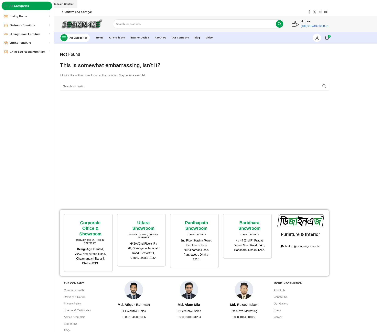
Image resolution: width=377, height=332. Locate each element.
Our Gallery (281, 303)
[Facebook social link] (309, 12)
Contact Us (280, 296)
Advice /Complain (74, 316)
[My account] (317, 38)
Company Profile (74, 290)
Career (278, 316)
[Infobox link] (88, 243)
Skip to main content (60, 4)
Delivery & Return (75, 296)
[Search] (279, 24)
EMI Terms (70, 323)
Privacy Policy (72, 303)
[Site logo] (82, 23)
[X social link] (314, 12)
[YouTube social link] (326, 12)
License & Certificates (77, 310)
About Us (279, 290)
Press (277, 310)
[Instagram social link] (320, 12)
